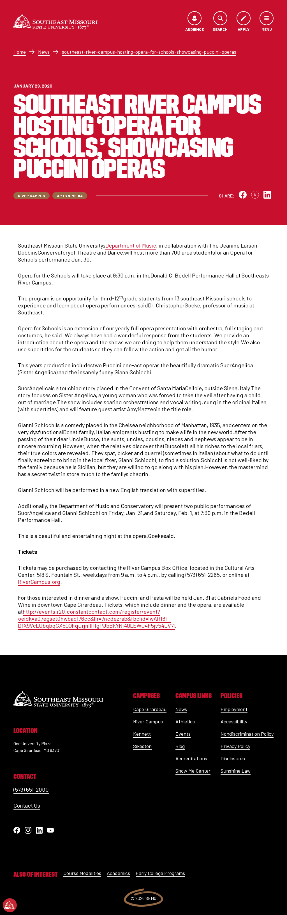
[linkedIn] (39, 830)
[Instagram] (28, 830)
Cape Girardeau (149, 709)
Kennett (142, 734)
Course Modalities (82, 873)
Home (19, 52)
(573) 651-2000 (31, 789)
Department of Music (130, 245)
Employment (234, 709)
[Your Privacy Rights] (10, 905)
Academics (118, 873)
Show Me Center (192, 771)
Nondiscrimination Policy (247, 734)
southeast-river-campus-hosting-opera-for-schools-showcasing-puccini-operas (149, 52)
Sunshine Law (236, 771)
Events (183, 734)
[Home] (55, 22)
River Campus (148, 721)
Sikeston (142, 746)
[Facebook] (16, 830)
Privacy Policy (235, 746)
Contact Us (26, 805)
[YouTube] (50, 830)
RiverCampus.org (39, 581)
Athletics (185, 721)
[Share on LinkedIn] (267, 195)
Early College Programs (160, 873)
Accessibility (234, 721)
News (44, 52)
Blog (180, 746)
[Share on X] (255, 195)
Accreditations (191, 758)
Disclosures (233, 758)
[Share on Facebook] (243, 195)
